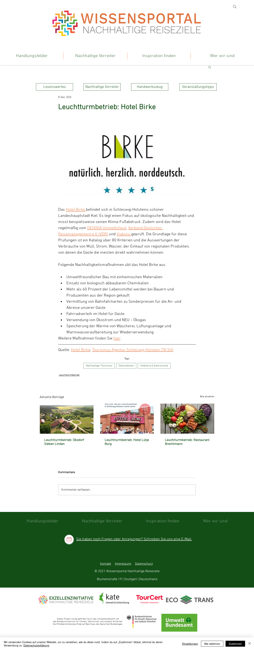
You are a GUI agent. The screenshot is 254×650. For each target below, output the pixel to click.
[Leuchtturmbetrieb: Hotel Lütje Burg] (127, 419)
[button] (209, 66)
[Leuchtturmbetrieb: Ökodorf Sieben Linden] (67, 419)
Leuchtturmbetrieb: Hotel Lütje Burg (127, 442)
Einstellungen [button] (190, 644)
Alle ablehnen (212, 644)
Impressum (123, 564)
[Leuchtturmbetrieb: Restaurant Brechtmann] (187, 419)
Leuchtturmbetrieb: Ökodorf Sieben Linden (64, 442)
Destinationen (126, 365)
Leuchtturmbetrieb (69, 375)
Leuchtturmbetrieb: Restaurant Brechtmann (187, 442)
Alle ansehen (207, 396)
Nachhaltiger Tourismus (99, 365)
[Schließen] (249, 643)
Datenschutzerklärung (36, 645)
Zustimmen (235, 644)
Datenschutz (144, 564)
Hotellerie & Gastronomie (154, 365)
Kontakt (105, 564)
